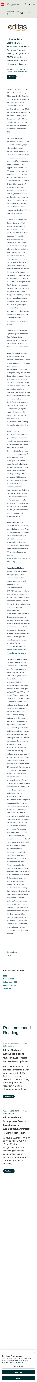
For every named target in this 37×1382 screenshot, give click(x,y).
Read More (9, 1096)
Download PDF (8, 979)
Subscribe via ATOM (10, 985)
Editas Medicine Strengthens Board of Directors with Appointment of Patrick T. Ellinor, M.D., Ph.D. (16, 1125)
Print (5, 976)
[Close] (34, 1353)
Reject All (18, 1372)
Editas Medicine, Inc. (20, 72)
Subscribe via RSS (10, 982)
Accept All (18, 1378)
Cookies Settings (18, 1366)
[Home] (10, 4)
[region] (18, 1366)
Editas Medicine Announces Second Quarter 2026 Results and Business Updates (15, 1056)
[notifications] (30, 4)
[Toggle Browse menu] (29, 12)
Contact (10, 955)
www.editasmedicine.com (16, 653)
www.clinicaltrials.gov (17, 558)
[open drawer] (34, 4)
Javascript (7, 988)
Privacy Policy (19, 1362)
